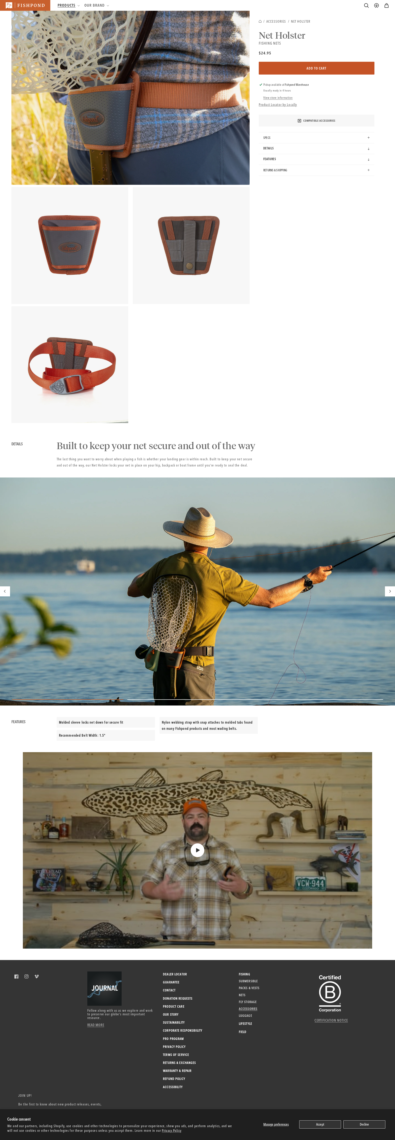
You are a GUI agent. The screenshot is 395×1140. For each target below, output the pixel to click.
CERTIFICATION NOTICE (331, 1020)
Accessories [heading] (248, 1009)
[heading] (68, 5)
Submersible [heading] (248, 981)
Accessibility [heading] (173, 1087)
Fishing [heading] (244, 974)
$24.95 (265, 53)
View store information (278, 98)
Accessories (276, 21)
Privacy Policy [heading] (174, 1047)
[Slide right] (390, 591)
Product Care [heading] (173, 1006)
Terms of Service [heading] (176, 1055)
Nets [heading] (242, 995)
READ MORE (95, 1025)
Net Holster (300, 21)
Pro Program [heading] (173, 1039)
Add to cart (316, 68)
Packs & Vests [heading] (249, 988)
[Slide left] (5, 591)
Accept (320, 1124)
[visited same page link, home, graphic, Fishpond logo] (25, 5)
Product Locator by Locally (278, 104)
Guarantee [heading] (171, 982)
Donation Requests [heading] (177, 998)
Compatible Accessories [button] (319, 120)
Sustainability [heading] (174, 1022)
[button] (387, 5)
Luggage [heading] (245, 1016)
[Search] (366, 5)
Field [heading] (243, 1032)
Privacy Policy (171, 1130)
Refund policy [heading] (174, 1079)
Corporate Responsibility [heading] (182, 1030)
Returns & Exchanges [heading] (179, 1063)
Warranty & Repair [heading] (177, 1071)
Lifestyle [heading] (245, 1024)
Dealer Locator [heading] (175, 974)
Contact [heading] (169, 990)
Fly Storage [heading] (248, 1002)
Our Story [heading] (171, 1014)
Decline (364, 1124)
